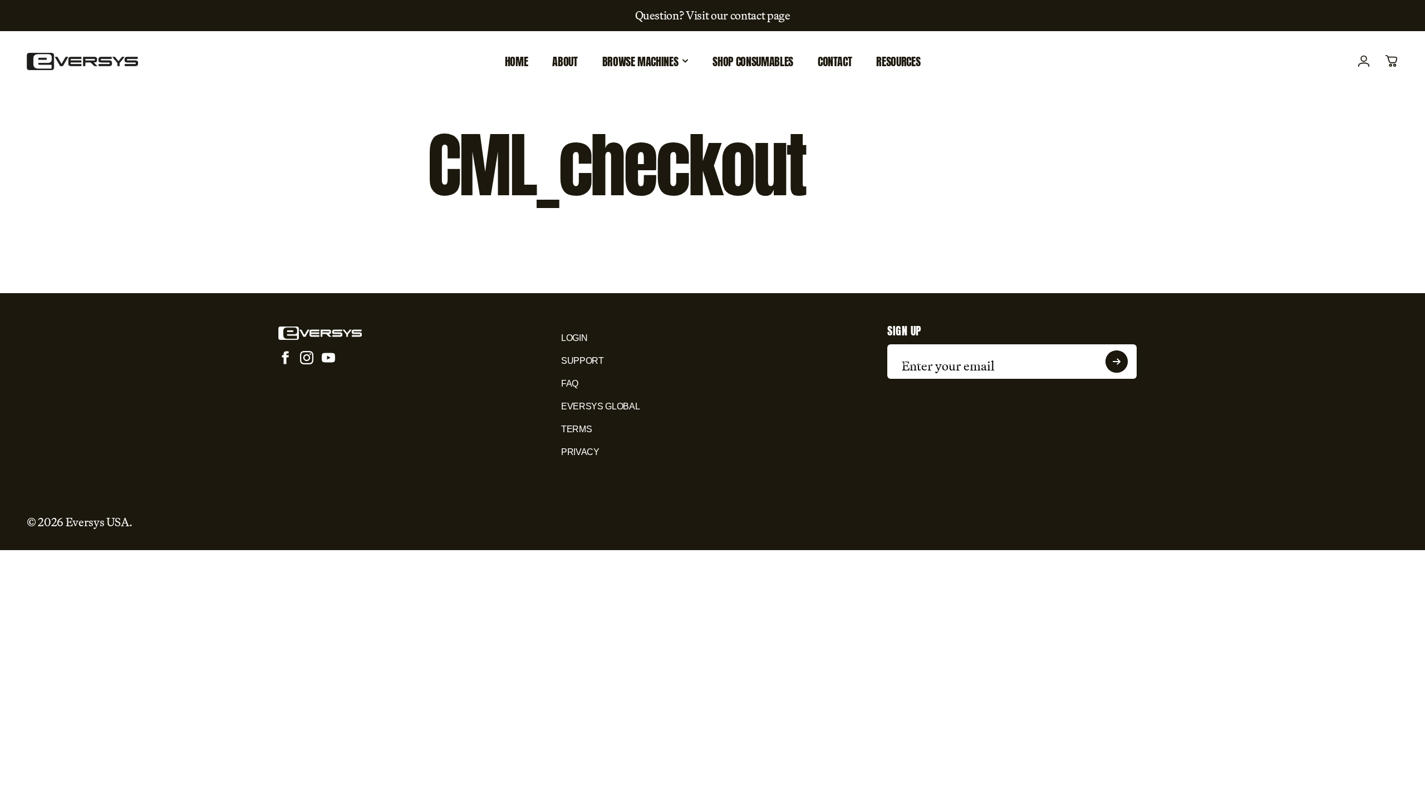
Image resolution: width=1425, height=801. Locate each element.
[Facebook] (285, 357)
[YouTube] (328, 357)
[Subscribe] (1116, 361)
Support (582, 360)
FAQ (569, 383)
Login (574, 338)
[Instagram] (306, 357)
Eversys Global (600, 406)
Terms (576, 429)
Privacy (580, 452)
